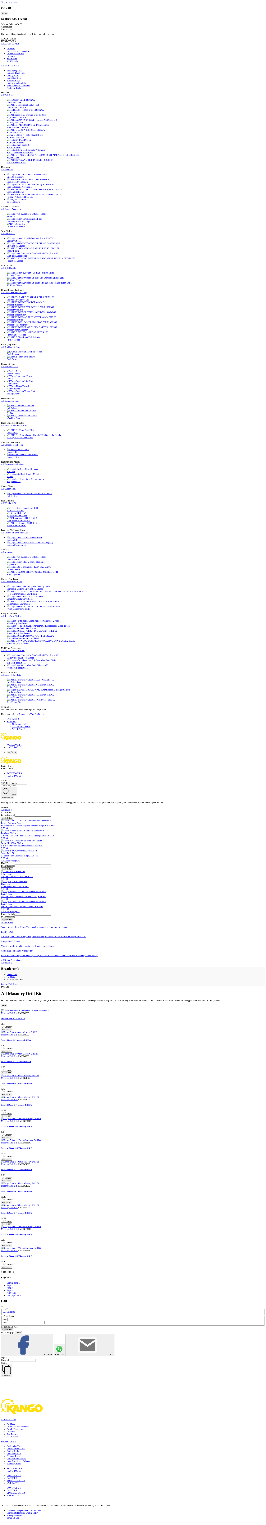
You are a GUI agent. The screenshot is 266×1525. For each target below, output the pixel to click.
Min (5, 1319)
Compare (8, 1027)
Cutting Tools (13, 1451)
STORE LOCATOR (21, 726)
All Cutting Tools (8, 489)
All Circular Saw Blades (11, 581)
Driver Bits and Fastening (18, 1426)
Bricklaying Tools (14, 1446)
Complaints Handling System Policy (22, 1513)
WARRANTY (18, 729)
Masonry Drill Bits (9, 1013)
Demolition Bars (14, 1453)
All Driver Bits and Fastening (14, 292)
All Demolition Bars (10, 401)
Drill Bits (11, 1424)
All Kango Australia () (12, 960)
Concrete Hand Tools (16, 1448)
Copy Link (6, 1375)
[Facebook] (2, 1417)
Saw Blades (12, 1434)
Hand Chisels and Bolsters (18, 1461)
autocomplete (7, 798)
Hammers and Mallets (16, 1458)
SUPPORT (11, 721)
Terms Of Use (13, 1518)
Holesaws (11, 1431)
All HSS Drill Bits (9, 503)
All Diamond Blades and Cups (14, 532)
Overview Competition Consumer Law (24, 1510)
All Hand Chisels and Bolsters (14, 425)
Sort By (4, 1327)
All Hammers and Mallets (12, 464)
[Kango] (11, 740)
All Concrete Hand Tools (12, 445)
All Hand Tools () (10, 911)
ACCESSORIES (14, 745)
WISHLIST (13, 719)
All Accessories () (10, 861)
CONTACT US (19, 724)
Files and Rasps (13, 1456)
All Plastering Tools (9, 366)
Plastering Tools (14, 1463)
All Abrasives (7, 552)
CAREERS (12, 1478)
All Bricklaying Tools (10, 347)
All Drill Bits (6, 95)
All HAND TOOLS (10, 65)
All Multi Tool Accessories (13, 650)
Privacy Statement (14, 1515)
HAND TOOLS (14, 747)
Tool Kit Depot (37, 714)
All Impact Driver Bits (11, 675)
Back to (8, 984)
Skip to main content (10, 2)
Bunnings (23, 714)
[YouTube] (9, 1417)
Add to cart (6, 1030)
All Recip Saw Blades (11, 616)
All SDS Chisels (8, 268)
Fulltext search (7, 815)
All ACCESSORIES (10, 44)
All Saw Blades (8, 233)
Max (5, 1322)
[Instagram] (6, 1417)
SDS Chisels (12, 1436)
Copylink (5, 1360)
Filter (4, 1005)
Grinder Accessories (15, 1429)
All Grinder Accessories (11, 209)
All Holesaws (7, 169)
